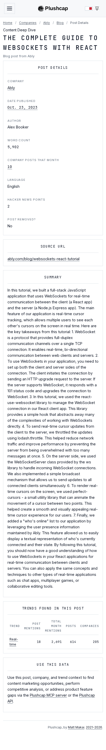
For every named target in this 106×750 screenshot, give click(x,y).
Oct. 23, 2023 (22, 107)
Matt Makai (76, 727)
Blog (60, 23)
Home (7, 23)
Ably (46, 23)
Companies (28, 23)
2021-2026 (94, 727)
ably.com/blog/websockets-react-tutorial (43, 259)
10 (9, 166)
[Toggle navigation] (9, 8)
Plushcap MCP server (48, 695)
